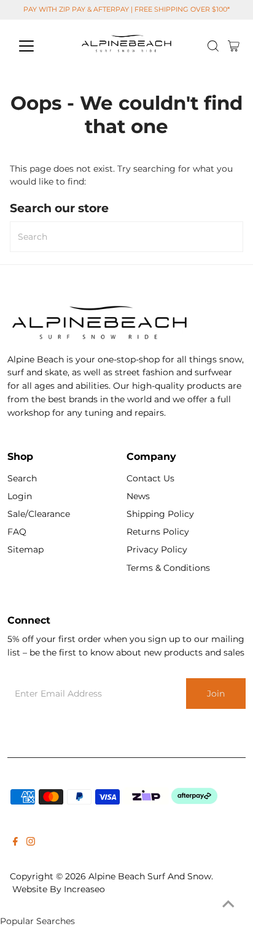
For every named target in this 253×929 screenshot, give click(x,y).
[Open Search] (213, 46)
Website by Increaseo (58, 889)
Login (19, 496)
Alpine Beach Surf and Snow (149, 876)
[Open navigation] (38, 46)
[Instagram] (30, 842)
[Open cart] (233, 46)
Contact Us (150, 478)
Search (22, 478)
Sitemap (25, 549)
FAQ (16, 532)
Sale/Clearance (38, 514)
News (138, 496)
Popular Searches (37, 921)
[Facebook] (15, 842)
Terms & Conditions (168, 568)
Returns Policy (157, 532)
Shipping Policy (160, 514)
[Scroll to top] (228, 904)
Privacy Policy (156, 549)
